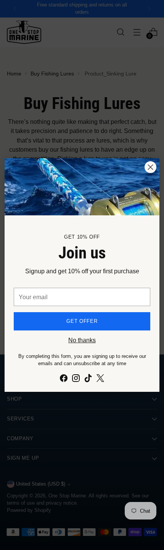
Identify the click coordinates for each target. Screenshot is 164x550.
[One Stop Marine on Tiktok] (88, 379)
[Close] (150, 167)
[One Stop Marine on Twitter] (100, 379)
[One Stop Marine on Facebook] (63, 379)
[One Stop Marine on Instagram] (75, 379)
